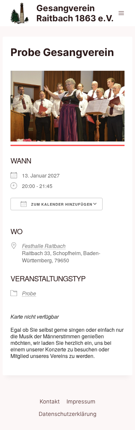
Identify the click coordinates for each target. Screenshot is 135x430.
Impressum (81, 401)
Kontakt (50, 401)
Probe (29, 293)
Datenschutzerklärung (67, 414)
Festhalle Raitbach (44, 246)
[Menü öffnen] (121, 13)
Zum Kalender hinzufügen (61, 204)
